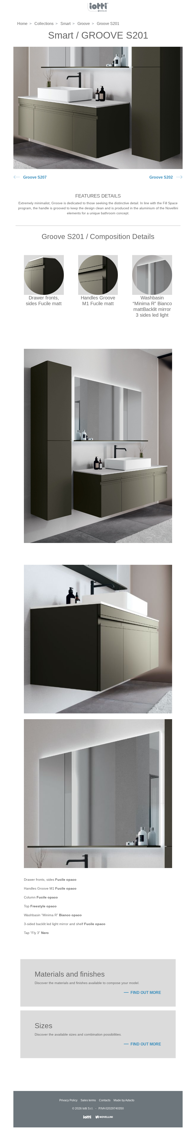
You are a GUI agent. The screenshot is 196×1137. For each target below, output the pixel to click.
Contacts (104, 1100)
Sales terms (88, 1100)
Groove (83, 24)
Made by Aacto (124, 1100)
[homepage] (98, 7)
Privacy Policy (68, 1100)
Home (22, 24)
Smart (65, 24)
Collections (44, 24)
